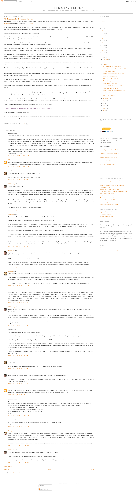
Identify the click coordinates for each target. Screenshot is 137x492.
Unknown (10, 159)
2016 (103, 40)
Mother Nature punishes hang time (111, 81)
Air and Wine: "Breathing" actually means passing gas (113, 191)
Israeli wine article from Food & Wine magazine (112, 185)
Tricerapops (11, 431)
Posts (42, 486)
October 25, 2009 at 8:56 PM (18, 369)
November (105, 62)
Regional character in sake (106, 216)
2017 (103, 38)
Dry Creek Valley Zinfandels (110, 93)
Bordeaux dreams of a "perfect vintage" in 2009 (114, 90)
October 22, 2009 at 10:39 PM (18, 246)
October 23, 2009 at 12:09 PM (18, 302)
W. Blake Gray (11, 184)
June (104, 105)
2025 (103, 19)
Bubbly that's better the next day (111, 88)
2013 (103, 48)
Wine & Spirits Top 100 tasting (110, 78)
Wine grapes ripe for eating (109, 95)
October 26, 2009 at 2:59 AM (18, 395)
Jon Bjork (10, 271)
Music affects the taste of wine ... (108, 198)
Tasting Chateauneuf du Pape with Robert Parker (115, 69)
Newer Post (6, 469)
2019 (103, 33)
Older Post (91, 469)
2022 (103, 26)
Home (49, 469)
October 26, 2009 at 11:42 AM (18, 426)
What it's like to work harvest (107, 193)
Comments (44, 489)
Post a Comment (8, 466)
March (105, 113)
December (105, 59)
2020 (103, 31)
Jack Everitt (11, 214)
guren (9, 388)
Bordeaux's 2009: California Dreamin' (112, 86)
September (106, 98)
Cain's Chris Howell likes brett (107, 160)
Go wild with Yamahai (105, 214)
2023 (103, 23)
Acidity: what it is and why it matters (109, 204)
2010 (103, 55)
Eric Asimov (7, 23)
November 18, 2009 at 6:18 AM (18, 462)
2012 (103, 50)
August (105, 101)
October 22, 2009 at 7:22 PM (18, 210)
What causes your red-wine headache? (112, 66)
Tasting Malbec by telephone (110, 83)
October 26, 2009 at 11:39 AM (18, 415)
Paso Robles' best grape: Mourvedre (109, 183)
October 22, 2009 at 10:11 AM (18, 155)
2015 (103, 43)
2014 (103, 45)
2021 (103, 28)
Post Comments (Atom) (16, 473)
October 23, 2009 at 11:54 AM (18, 286)
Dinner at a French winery (109, 71)
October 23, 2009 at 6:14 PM (18, 325)
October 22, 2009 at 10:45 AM (18, 166)
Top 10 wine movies (105, 195)
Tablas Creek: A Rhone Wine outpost (109, 164)
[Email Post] (27, 123)
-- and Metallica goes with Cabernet (109, 200)
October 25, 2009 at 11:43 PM (18, 384)
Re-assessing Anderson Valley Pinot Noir (110, 150)
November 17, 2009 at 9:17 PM (18, 445)
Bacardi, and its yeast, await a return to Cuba (111, 181)
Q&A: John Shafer (104, 168)
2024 (103, 21)
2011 (103, 52)
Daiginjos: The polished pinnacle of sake (110, 212)
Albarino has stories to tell (106, 187)
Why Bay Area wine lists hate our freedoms (113, 73)
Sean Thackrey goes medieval (107, 202)
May (104, 108)
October (105, 64)
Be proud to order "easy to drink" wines (109, 189)
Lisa (9, 171)
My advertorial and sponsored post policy (110, 250)
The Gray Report (68, 7)
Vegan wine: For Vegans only (110, 76)
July (104, 103)
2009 (103, 57)
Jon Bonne (30, 23)
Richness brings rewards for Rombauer (109, 153)
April (104, 110)
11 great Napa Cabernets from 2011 (108, 157)
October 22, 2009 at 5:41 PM (18, 179)
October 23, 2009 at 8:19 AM (18, 267)
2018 (103, 35)
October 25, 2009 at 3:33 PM (18, 356)
